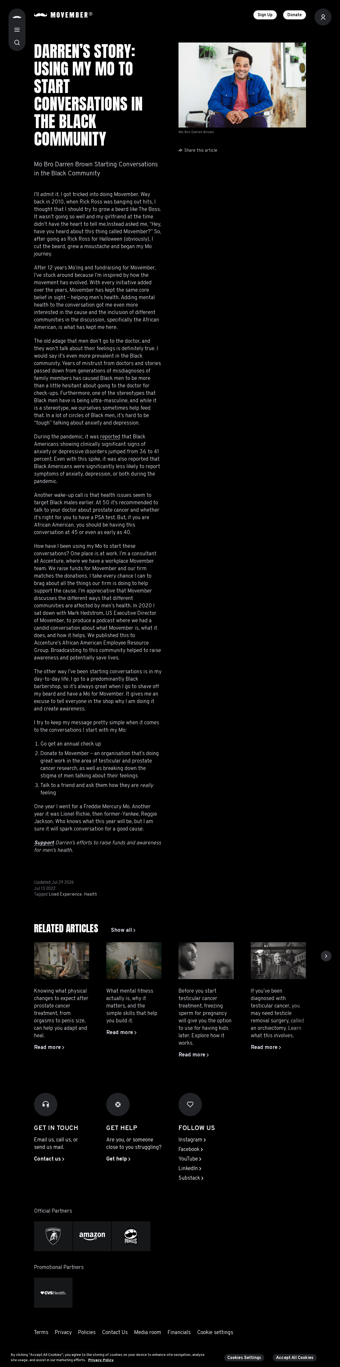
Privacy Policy (101, 1360)
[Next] (326, 956)
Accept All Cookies (294, 1358)
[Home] (17, 17)
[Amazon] (92, 1236)
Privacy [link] (63, 1332)
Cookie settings (215, 1332)
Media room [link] (147, 1332)
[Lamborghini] (53, 1236)
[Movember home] (63, 15)
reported (110, 437)
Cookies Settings (244, 1358)
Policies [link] (87, 1332)
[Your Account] (323, 17)
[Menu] (17, 29)
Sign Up (265, 15)
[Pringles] (131, 1236)
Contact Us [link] (115, 1332)
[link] (123, 930)
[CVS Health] (53, 1292)
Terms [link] (41, 1332)
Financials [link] (179, 1332)
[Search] (17, 42)
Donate (294, 15)
